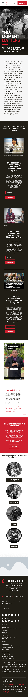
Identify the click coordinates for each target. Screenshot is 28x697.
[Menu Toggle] (3, 3)
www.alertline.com (7, 693)
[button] (14, 3)
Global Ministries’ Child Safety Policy (15, 684)
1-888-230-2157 (7, 691)
